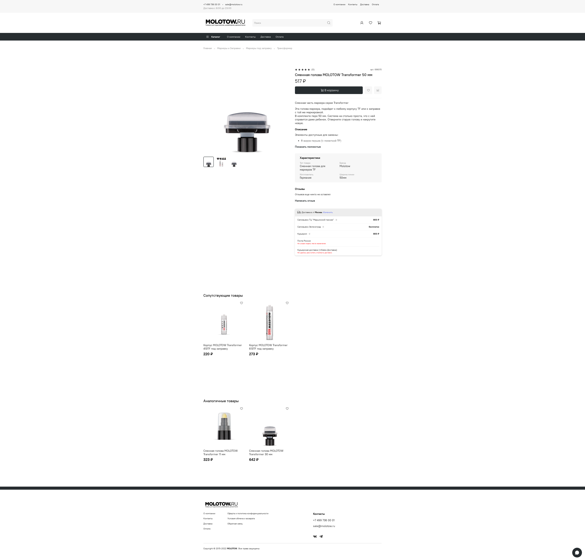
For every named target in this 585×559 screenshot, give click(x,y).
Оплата (375, 4)
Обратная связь (235, 523)
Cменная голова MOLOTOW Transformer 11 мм (220, 452)
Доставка (364, 4)
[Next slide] (285, 111)
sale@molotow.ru (233, 4)
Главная (207, 48)
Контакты (352, 4)
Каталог (215, 36)
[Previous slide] (208, 111)
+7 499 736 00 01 (211, 4)
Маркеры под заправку (259, 48)
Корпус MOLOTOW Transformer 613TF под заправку (268, 346)
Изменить (328, 212)
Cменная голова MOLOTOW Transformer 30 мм (266, 452)
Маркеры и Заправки (229, 48)
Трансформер (284, 48)
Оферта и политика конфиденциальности (247, 513)
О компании (339, 4)
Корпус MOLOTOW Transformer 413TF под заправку (222, 346)
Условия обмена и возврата (241, 518)
